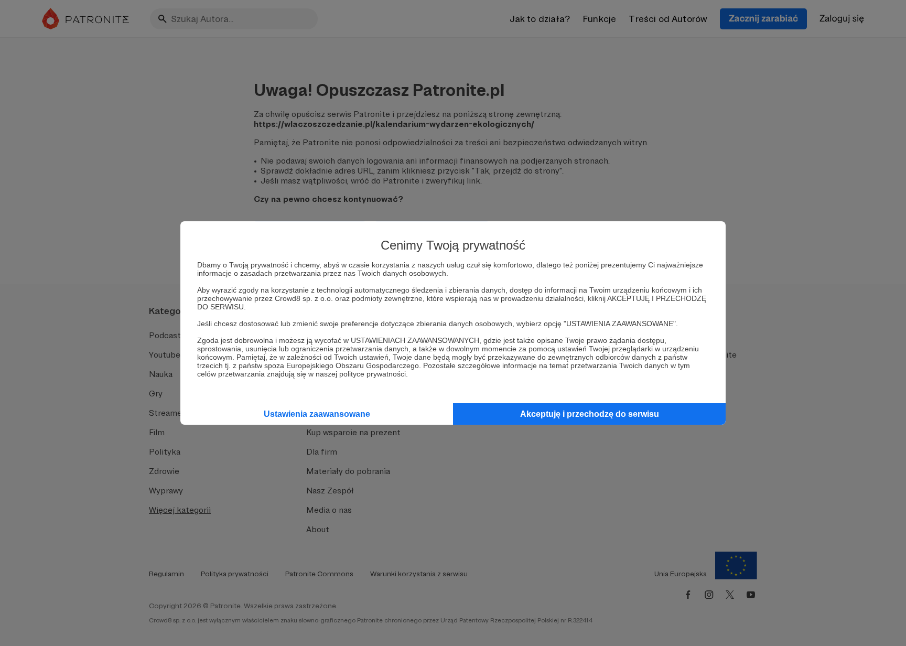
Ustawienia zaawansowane (317, 414)
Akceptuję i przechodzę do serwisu (589, 414)
